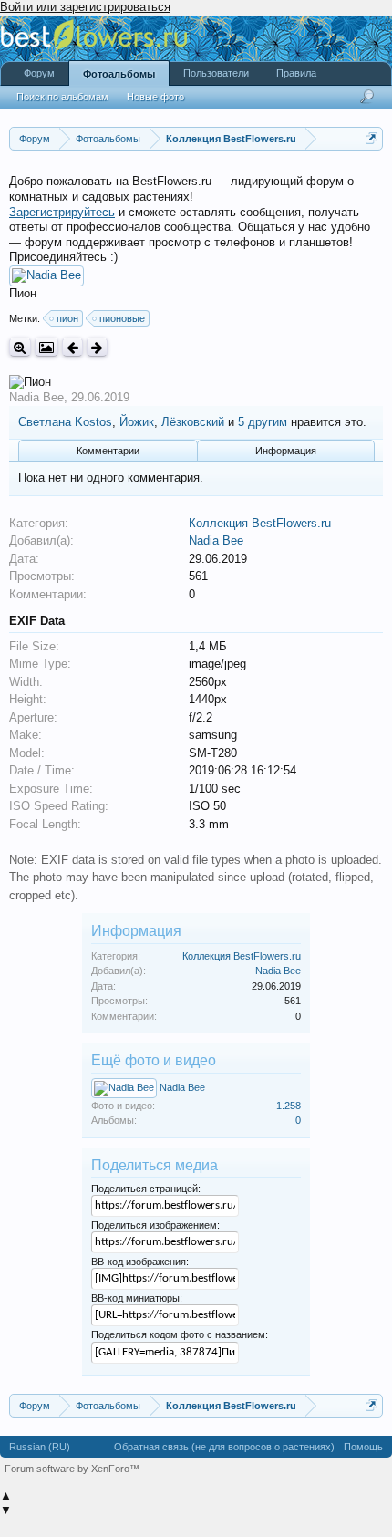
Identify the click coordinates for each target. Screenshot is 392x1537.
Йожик (136, 422)
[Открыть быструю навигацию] (371, 138)
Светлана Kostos (65, 422)
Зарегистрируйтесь (62, 212)
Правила (296, 73)
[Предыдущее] (72, 347)
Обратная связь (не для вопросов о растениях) (224, 1446)
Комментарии (108, 450)
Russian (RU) (39, 1446)
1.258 (288, 1105)
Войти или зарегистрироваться (85, 7)
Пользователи (216, 73)
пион (67, 318)
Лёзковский (192, 422)
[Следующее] (97, 347)
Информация (285, 450)
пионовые (122, 318)
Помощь (363, 1446)
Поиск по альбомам (62, 96)
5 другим (262, 422)
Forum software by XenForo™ (72, 1468)
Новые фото (155, 96)
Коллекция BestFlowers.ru (260, 523)
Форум (39, 73)
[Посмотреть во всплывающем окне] (46, 347)
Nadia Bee (36, 397)
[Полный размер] (20, 347)
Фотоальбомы (119, 73)
